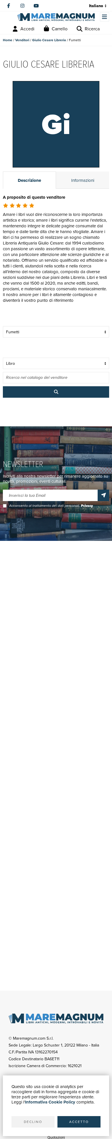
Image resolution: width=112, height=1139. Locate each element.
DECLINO (33, 1121)
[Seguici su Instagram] (22, 5)
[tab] (29, 180)
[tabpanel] (56, 256)
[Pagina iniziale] (56, 17)
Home (7, 40)
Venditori (22, 40)
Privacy (87, 505)
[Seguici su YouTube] (36, 5)
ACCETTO (79, 1121)
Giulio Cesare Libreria (49, 40)
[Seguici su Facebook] (8, 5)
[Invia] (103, 495)
